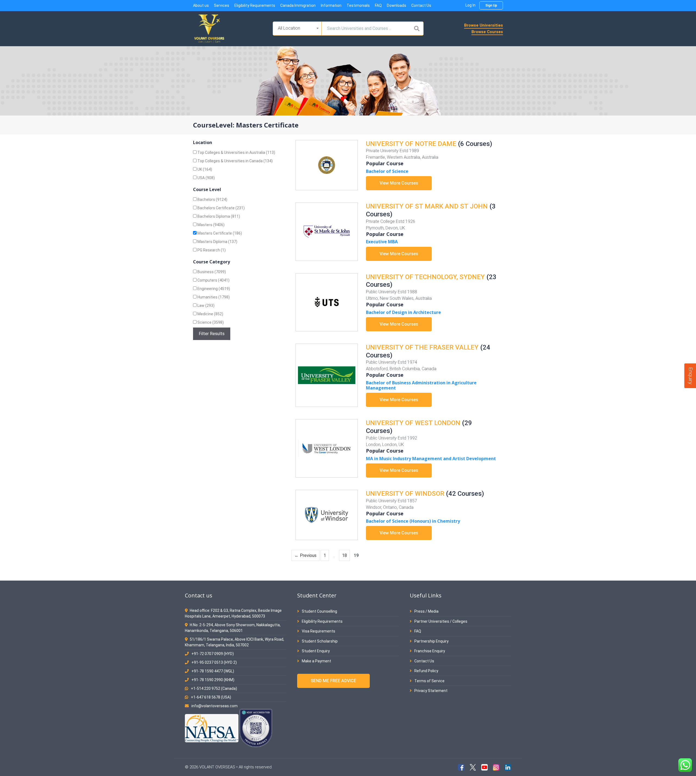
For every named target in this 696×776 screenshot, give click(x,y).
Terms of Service (429, 681)
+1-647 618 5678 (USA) (211, 697)
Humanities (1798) (213, 297)
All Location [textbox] (289, 28)
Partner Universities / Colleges (440, 621)
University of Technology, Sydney (425, 277)
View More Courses (399, 183)
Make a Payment (316, 661)
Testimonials (358, 5)
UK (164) (204, 169)
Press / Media (426, 611)
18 (346, 555)
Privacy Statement (431, 690)
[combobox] (297, 28)
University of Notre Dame (411, 144)
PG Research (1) (211, 250)
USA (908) (206, 178)
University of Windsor (405, 493)
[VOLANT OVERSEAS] (209, 28)
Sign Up (491, 5)
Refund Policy (426, 671)
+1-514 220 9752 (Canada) (214, 688)
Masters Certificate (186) (219, 233)
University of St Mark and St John (427, 206)
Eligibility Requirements (254, 5)
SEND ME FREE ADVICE (333, 680)
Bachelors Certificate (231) (221, 208)
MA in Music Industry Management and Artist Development (431, 459)
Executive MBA (382, 242)
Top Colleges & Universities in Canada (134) (235, 161)
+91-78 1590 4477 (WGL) (212, 671)
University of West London (413, 423)
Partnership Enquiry (431, 641)
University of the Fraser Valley (422, 347)
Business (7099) (211, 272)
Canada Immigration (298, 5)
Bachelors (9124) (212, 199)
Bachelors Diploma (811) (218, 216)
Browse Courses (487, 31)
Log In (470, 5)
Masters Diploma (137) (217, 241)
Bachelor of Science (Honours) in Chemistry (413, 521)
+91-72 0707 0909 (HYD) (212, 654)
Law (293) (206, 305)
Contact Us (421, 5)
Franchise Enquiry (429, 651)
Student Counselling (319, 611)
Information (331, 5)
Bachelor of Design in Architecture (403, 312)
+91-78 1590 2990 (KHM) (212, 680)
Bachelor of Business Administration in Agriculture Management (421, 385)
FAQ (378, 5)
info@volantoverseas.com (214, 706)
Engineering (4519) (213, 288)
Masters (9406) (211, 225)
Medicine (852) (210, 314)
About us (201, 5)
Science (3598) (210, 322)
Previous (305, 555)
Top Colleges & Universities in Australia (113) (236, 152)
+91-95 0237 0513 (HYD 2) (214, 662)
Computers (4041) (213, 280)
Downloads (396, 5)
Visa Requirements (318, 631)
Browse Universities (483, 25)
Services (221, 5)
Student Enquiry (315, 651)
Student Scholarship (319, 641)
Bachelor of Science (387, 171)
